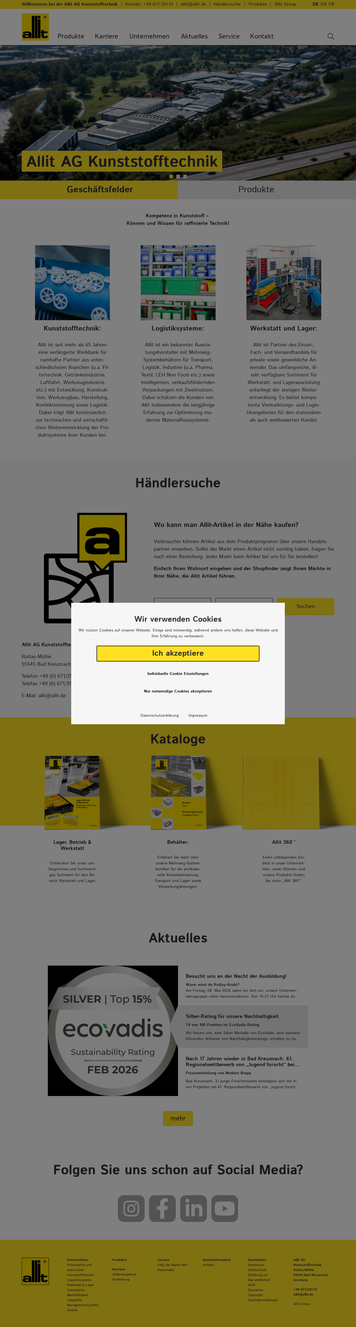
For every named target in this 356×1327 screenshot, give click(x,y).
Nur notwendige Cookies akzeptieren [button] (178, 691)
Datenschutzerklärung (159, 715)
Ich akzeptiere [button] (178, 653)
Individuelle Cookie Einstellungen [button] (178, 674)
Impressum (198, 715)
